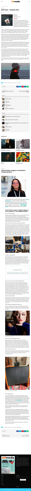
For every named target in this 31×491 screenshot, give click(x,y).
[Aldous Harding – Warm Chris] (23, 144)
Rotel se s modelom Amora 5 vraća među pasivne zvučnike (12, 116)
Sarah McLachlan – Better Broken (5, 150)
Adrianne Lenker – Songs (19, 163)
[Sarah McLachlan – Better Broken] (8, 144)
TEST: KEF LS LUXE (7, 102)
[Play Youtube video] (15, 71)
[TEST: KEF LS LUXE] (3, 102)
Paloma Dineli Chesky (19, 427)
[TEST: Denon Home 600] (3, 105)
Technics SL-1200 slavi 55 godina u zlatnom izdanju (11, 119)
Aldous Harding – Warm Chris (20, 150)
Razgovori (2, 162)
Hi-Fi (5, 115)
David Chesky (5, 427)
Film (1, 481)
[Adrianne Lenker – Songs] (23, 157)
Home (2, 6)
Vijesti (2, 476)
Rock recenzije (6, 6)
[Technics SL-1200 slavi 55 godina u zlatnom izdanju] (3, 120)
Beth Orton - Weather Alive (25, 435)
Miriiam (2, 163)
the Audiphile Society (19, 399)
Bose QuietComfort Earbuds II (6, 435)
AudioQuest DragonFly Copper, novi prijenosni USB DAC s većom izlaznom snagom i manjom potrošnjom (16, 123)
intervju (11, 427)
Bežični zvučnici (7, 101)
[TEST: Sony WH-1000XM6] (3, 99)
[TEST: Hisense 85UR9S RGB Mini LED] (3, 109)
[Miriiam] (8, 157)
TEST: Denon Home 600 (8, 105)
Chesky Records (23, 203)
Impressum (2, 484)
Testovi (2, 478)
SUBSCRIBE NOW (23, 479)
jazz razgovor (14, 427)
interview (9, 427)
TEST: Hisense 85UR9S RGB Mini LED (9, 108)
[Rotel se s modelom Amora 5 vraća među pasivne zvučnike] (3, 116)
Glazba (3, 6)
